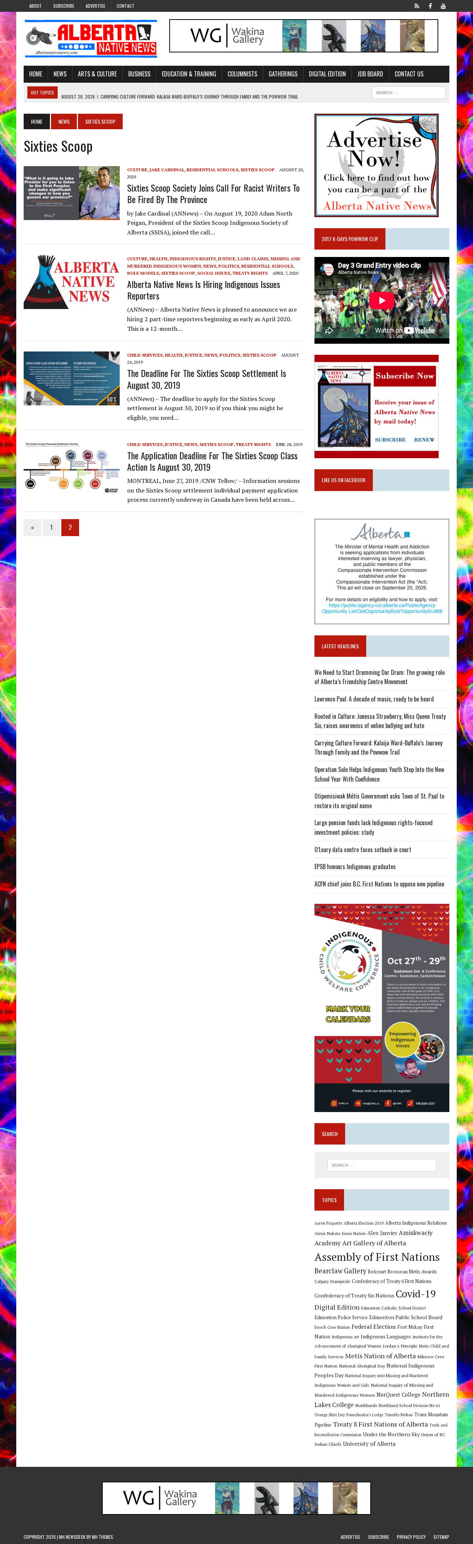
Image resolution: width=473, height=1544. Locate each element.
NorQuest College (399, 1394)
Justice (226, 258)
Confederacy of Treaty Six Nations (354, 1295)
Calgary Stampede (332, 1281)
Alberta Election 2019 (364, 1223)
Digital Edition (327, 73)
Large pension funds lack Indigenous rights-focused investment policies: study (373, 827)
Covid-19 (416, 1293)
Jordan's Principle (400, 1346)
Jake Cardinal (167, 169)
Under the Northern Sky (391, 1434)
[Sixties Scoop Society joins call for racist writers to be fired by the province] (72, 215)
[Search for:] (381, 1165)
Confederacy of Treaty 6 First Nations (392, 1281)
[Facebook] (430, 5)
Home (35, 73)
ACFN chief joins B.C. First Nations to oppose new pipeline (379, 883)
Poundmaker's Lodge (364, 1414)
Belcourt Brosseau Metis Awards (402, 1272)
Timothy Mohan (399, 1414)
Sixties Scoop (258, 169)
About (35, 6)
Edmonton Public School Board (405, 1317)
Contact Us (409, 73)
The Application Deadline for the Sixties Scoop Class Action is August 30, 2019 (212, 461)
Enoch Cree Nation (332, 1327)
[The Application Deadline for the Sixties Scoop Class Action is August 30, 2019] (72, 489)
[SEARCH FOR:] (409, 91)
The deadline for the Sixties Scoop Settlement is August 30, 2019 (206, 378)
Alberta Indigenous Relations (416, 1223)
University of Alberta (369, 1443)
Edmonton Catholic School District (393, 1308)
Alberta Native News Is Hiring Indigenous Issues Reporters (203, 289)
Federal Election (373, 1326)
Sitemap (441, 1537)
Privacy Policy (411, 1537)
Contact (126, 6)
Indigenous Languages (386, 1336)
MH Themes (102, 1537)
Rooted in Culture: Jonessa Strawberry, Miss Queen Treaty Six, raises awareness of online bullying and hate (380, 721)
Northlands (366, 1405)
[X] (417, 5)
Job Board (370, 73)
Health (158, 258)
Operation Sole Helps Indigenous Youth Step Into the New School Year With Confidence (379, 774)
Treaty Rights (250, 273)
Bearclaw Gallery (340, 1270)
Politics (228, 266)
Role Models (143, 273)
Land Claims (253, 258)
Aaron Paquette (328, 1223)
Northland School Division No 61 (409, 1405)
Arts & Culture (97, 73)
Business (139, 73)
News (60, 73)
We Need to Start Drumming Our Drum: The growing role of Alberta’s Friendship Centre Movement (379, 677)
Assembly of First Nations (377, 1257)
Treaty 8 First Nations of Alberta (380, 1424)
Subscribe (63, 6)
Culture (137, 169)
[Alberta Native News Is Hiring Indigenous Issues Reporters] (72, 304)
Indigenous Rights (193, 258)
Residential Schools (212, 169)
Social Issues (213, 273)
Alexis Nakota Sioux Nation (340, 1233)
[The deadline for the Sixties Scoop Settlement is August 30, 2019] (72, 401)
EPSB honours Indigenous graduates (355, 866)
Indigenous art (345, 1336)
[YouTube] (443, 5)
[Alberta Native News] (91, 38)
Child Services (145, 355)
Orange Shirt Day (329, 1414)
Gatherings (283, 73)
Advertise (95, 6)
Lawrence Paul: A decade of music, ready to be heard (374, 698)
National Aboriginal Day (362, 1366)
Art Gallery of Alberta (374, 1242)
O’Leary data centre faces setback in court (362, 849)
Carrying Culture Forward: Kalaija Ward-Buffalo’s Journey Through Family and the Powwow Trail (378, 747)
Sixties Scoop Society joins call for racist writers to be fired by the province (213, 193)
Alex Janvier (382, 1232)
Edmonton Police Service (341, 1317)
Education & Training (189, 73)
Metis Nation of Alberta (380, 1355)
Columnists (242, 73)
